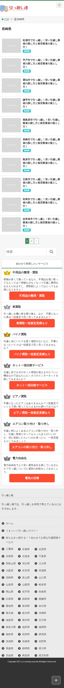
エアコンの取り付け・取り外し (32, 447)
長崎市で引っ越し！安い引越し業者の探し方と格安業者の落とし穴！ (41, 143)
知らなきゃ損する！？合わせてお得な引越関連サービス (33, 539)
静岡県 (26, 648)
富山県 (26, 577)
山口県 (42, 577)
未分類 (42, 605)
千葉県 (42, 556)
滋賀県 (9, 620)
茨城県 (9, 641)
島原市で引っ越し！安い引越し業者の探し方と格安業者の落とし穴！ (41, 163)
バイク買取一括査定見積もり (32, 354)
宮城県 (42, 570)
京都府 (26, 549)
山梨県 (26, 584)
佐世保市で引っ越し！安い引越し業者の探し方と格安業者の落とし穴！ (41, 222)
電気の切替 (32, 478)
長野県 (42, 641)
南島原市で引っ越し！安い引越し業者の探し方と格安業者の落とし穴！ (41, 123)
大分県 (42, 563)
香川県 (42, 648)
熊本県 (26, 620)
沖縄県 (42, 613)
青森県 (9, 648)
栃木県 (26, 613)
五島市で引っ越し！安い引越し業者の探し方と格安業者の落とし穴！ (41, 183)
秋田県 (26, 634)
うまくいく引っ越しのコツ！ (22, 530)
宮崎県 (9, 577)
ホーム (9, 523)
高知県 (9, 655)
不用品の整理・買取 (32, 295)
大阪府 (9, 570)
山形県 (9, 584)
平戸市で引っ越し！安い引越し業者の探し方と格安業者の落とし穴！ (41, 63)
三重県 (9, 549)
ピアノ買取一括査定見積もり (32, 412)
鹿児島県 (44, 655)
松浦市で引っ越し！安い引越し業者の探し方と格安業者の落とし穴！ (41, 43)
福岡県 (42, 627)
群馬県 (42, 634)
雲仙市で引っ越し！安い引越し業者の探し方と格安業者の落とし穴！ (41, 83)
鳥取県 (26, 655)
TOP (6, 19)
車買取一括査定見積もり (32, 323)
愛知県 (9, 605)
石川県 (42, 620)
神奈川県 (11, 627)
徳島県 (26, 598)
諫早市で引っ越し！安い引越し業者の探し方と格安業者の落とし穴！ (41, 103)
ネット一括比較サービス (32, 385)
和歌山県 (11, 563)
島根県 (42, 591)
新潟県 (26, 605)
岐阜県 (42, 584)
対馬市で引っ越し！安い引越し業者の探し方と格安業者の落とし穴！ (41, 202)
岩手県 (26, 591)
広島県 (9, 598)
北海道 (26, 556)
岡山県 (9, 591)
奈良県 (26, 570)
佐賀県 (42, 549)
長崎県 (27, 51)
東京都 (9, 613)
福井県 (26, 627)
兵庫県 (9, 556)
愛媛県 (42, 598)
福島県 (9, 634)
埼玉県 (26, 563)
